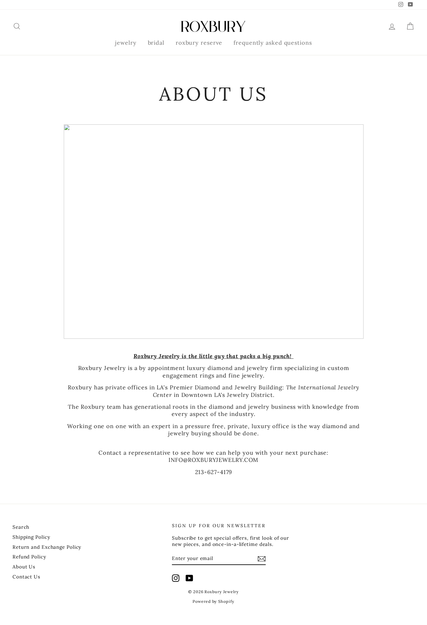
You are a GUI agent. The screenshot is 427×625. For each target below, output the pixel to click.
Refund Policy (29, 557)
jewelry (125, 42)
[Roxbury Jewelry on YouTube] (189, 578)
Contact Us (26, 577)
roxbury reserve (199, 42)
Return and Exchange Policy (47, 547)
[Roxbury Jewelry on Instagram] (175, 578)
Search (21, 527)
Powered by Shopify (213, 601)
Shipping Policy (31, 537)
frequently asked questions (273, 42)
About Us (24, 567)
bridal (156, 42)
